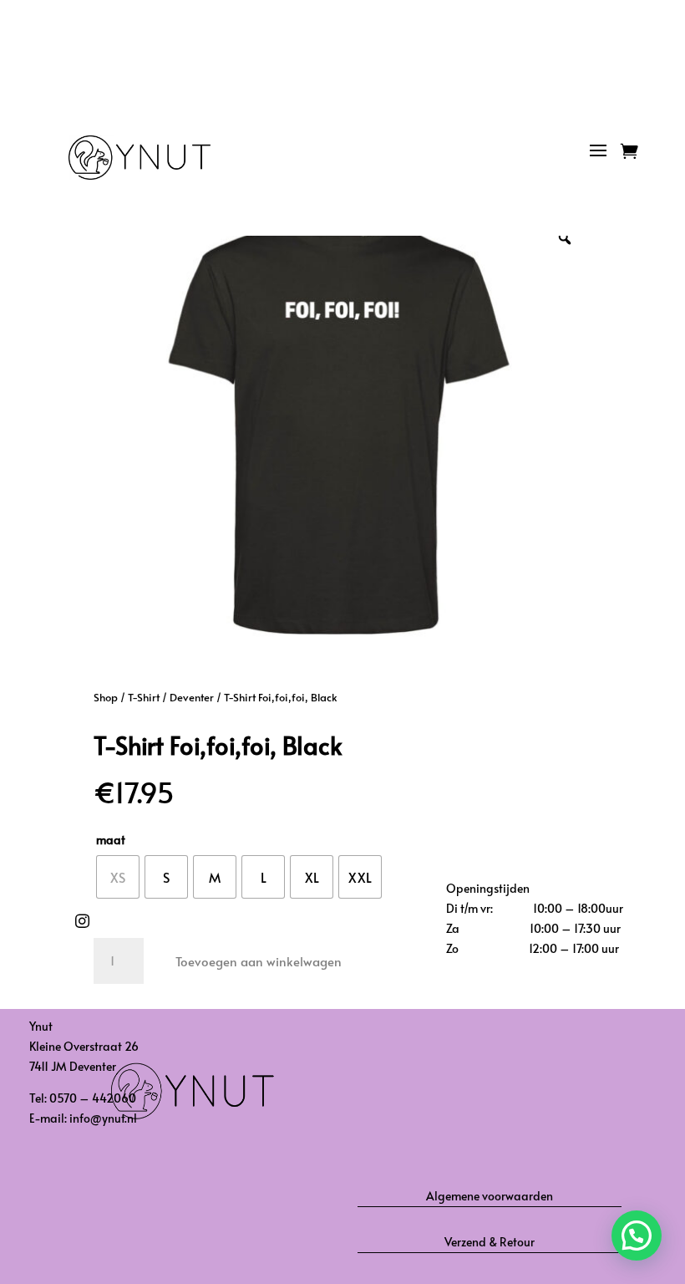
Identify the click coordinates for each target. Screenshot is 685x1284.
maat (110, 840)
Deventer (192, 697)
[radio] (118, 877)
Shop (106, 697)
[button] (636, 1235)
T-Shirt (144, 697)
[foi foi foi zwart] (607, 188)
